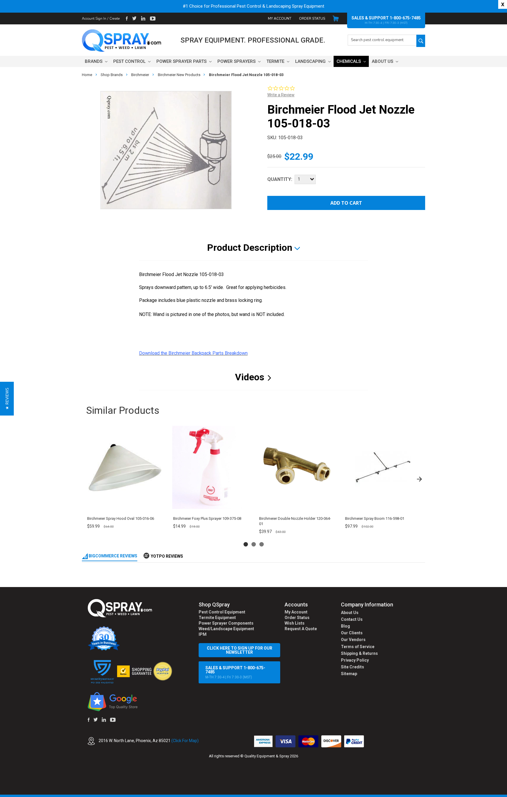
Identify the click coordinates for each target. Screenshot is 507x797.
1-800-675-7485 (405, 18)
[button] (506, 793)
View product (124, 505)
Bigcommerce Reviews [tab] (112, 556)
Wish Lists (295, 623)
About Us (383, 61)
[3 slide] (261, 544)
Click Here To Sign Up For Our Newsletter (239, 650)
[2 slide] (253, 544)
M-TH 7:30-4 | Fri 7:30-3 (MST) (235, 672)
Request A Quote (301, 628)
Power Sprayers (237, 61)
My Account (279, 18)
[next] (419, 479)
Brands (94, 61)
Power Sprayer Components (226, 623)
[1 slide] (246, 544)
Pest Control (130, 61)
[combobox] (382, 40)
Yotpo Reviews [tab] (167, 556)
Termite (275, 61)
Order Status (312, 18)
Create (114, 18)
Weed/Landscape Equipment (226, 628)
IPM (203, 634)
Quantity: (279, 179)
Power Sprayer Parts (182, 61)
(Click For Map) (185, 740)
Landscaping (311, 61)
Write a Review (281, 95)
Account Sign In (94, 18)
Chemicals (349, 61)
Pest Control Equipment (222, 612)
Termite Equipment (217, 617)
